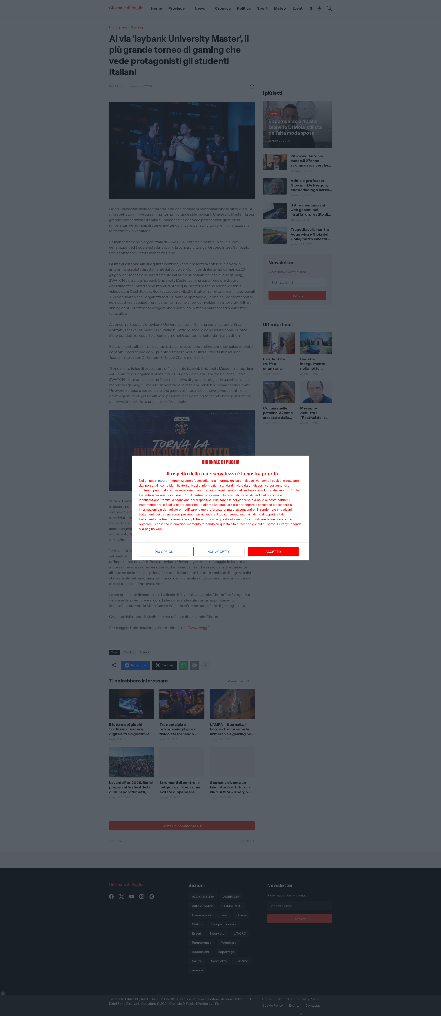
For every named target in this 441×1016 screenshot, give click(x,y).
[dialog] (220, 508)
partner (163, 480)
